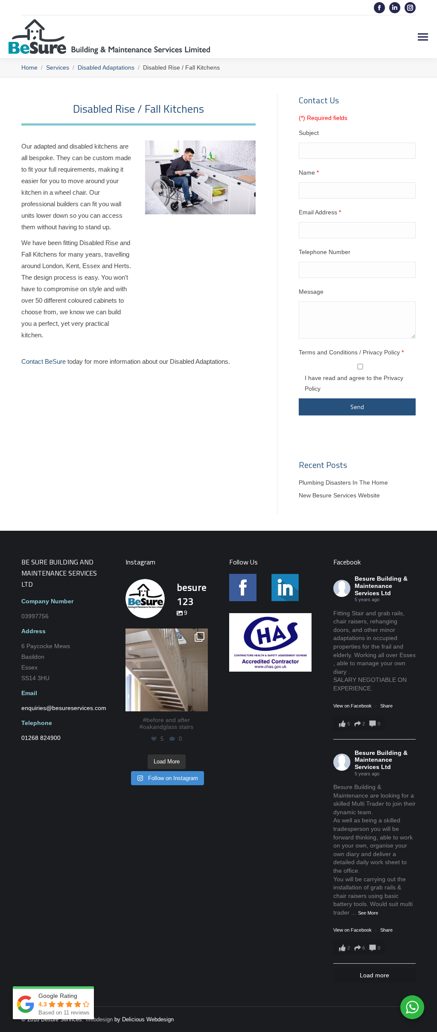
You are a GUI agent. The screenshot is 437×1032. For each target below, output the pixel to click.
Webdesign (99, 1019)
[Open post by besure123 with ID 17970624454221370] (166, 670)
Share (386, 705)
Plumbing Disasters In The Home (343, 482)
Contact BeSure (43, 361)
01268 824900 (54, 7)
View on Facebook (353, 705)
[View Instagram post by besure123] (200, 703)
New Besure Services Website (339, 495)
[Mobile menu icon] (422, 37)
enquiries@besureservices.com (321, 7)
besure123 (166, 636)
